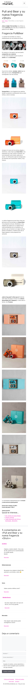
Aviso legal (11, 681)
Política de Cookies (19, 679)
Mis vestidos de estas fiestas (13, 515)
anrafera (4, 543)
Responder (6, 557)
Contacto (17, 681)
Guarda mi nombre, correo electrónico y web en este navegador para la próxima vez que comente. (13, 665)
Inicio (3, 20)
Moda (6, 20)
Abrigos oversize (9, 517)
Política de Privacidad (9, 679)
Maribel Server (7, 597)
